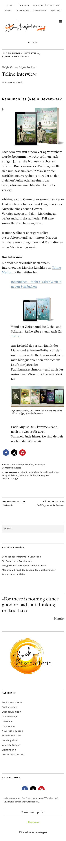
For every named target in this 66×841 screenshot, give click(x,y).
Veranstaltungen (11, 745)
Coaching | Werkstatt (46, 5)
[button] (6, 452)
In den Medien (12, 53)
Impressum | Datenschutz (31, 10)
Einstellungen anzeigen (33, 832)
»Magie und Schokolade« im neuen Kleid (24, 565)
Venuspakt (43, 475)
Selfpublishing (10, 475)
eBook (24, 472)
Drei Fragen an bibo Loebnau (50, 503)
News (8, 10)
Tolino (15, 336)
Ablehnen (33, 822)
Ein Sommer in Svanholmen (17, 561)
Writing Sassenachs (13, 754)
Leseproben (8, 726)
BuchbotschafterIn (12, 702)
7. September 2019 (26, 67)
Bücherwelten (9, 707)
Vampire (31, 475)
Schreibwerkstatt (15, 56)
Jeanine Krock (14, 82)
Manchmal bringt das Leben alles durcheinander (29, 569)
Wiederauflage (10, 478)
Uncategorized (10, 740)
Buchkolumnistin (11, 711)
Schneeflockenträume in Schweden (21, 556)
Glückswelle (13, 503)
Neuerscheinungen (12, 730)
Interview (31, 53)
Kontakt (56, 10)
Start (10, 5)
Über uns (23, 5)
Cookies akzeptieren (33, 812)
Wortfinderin (9, 749)
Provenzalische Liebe (13, 574)
